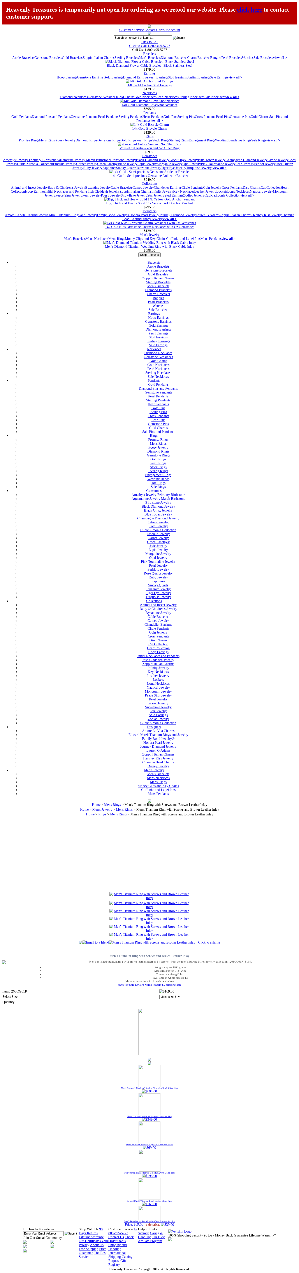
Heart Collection (158, 648)
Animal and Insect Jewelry (29, 187)
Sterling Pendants (130, 116)
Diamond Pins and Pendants (51, 116)
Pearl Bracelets (231, 57)
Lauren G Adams (208, 215)
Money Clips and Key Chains (145, 238)
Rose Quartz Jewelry (158, 573)
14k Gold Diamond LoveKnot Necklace (150, 105)
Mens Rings (47, 140)
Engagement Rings (202, 140)
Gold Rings (128, 140)
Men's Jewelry (150, 235)
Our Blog (158, 1237)
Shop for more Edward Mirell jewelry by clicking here (149, 984)
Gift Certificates (90, 1241)
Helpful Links (147, 1229)
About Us (97, 1245)
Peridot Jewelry (265, 164)
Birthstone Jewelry (123, 160)
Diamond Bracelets (174, 57)
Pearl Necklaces (168, 97)
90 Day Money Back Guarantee (226, 1235)
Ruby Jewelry (92, 168)
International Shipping (117, 1255)
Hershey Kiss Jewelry (267, 215)
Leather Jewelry (205, 191)
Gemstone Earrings (90, 77)
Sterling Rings (179, 140)
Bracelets (149, 54)
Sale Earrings (219, 77)
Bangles (215, 57)
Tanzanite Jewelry (148, 168)
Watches (247, 57)
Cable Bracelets (121, 187)
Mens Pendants (211, 238)
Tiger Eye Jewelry (173, 168)
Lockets (221, 191)
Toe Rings (244, 140)
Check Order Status (121, 1239)
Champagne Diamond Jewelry (246, 160)
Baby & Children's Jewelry (66, 187)
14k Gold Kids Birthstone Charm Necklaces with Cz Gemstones (149, 227)
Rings (150, 136)
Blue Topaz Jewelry (211, 160)
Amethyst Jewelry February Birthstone (29, 160)
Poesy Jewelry (66, 140)
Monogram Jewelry (158, 691)
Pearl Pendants (108, 116)
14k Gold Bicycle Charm (149, 128)
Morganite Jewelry (170, 164)
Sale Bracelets (263, 57)
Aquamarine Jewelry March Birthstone (83, 160)
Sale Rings (258, 140)
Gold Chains (125, 97)
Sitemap (143, 1233)
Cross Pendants (205, 116)
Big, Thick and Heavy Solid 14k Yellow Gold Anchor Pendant (149, 203)
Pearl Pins (223, 116)
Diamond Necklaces (74, 97)
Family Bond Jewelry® (113, 215)
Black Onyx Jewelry (183, 160)
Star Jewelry (155, 195)
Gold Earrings (113, 77)
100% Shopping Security (185, 1235)
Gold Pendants (21, 116)
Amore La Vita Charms (21, 215)
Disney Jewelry (152, 219)
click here (249, 9)
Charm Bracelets (198, 57)
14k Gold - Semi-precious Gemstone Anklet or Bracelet (149, 176)
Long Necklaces (238, 191)
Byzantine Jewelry (98, 187)
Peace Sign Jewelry (68, 195)
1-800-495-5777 (122, 1231)
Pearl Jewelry (245, 164)
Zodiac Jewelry (193, 195)
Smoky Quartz (126, 168)
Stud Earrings (177, 77)
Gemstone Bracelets (48, 57)
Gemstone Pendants (84, 116)
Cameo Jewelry (143, 187)
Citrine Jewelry (277, 160)
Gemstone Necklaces (102, 97)
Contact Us (152, 30)
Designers (150, 211)
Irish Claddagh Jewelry (104, 191)
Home (96, 804)
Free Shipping (88, 1249)
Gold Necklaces (145, 97)
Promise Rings (29, 140)
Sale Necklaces (214, 97)
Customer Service (131, 30)
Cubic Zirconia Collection (35, 164)
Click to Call (149, 42)
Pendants (149, 113)
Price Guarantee (92, 1251)
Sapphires (109, 168)
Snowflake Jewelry (134, 195)
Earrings (149, 73)
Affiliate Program (150, 1241)
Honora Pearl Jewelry (144, 215)
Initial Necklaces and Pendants (66, 191)
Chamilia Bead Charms (158, 762)
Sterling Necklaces (191, 97)
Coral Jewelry (158, 526)
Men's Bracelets (150, 57)
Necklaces (149, 93)
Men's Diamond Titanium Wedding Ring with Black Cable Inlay (149, 246)
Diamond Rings (86, 140)
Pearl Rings (144, 140)
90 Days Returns (91, 1231)
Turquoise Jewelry (199, 168)
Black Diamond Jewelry (152, 160)
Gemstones (149, 156)
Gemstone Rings (108, 140)
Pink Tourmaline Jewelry (218, 164)
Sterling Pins (186, 116)
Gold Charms (260, 116)
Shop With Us (88, 1229)
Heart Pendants (153, 116)
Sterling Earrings (198, 77)
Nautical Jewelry (261, 191)
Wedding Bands (226, 140)
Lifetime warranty (91, 1237)
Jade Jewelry (128, 164)
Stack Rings (160, 140)
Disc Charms (252, 187)
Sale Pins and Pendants (158, 432)
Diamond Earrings (135, 77)
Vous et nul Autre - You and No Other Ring (149, 148)
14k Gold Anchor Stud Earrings (150, 85)
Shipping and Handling (117, 1247)
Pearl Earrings (158, 77)
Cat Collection (271, 187)
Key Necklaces (183, 191)
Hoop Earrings (67, 77)
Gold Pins (170, 116)
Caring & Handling (150, 1235)
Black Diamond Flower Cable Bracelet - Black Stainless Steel (149, 65)
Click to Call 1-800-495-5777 (149, 46)
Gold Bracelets (72, 57)
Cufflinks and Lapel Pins (183, 238)
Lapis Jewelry (147, 164)
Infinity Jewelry (162, 191)
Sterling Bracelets (126, 57)
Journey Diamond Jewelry (177, 215)
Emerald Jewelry (64, 164)
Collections (149, 183)
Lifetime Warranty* (262, 1235)
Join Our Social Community (42, 1238)
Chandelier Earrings (167, 187)
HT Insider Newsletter (38, 1229)
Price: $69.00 (149, 1223)
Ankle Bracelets (23, 57)
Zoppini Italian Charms (98, 57)
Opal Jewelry (192, 164)
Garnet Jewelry (86, 164)
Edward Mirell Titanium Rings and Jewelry (67, 215)
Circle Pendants (192, 187)
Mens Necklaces (97, 238)
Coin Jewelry (212, 187)
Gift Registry (117, 1262)
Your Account (170, 30)
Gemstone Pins (240, 116)
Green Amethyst (108, 164)
